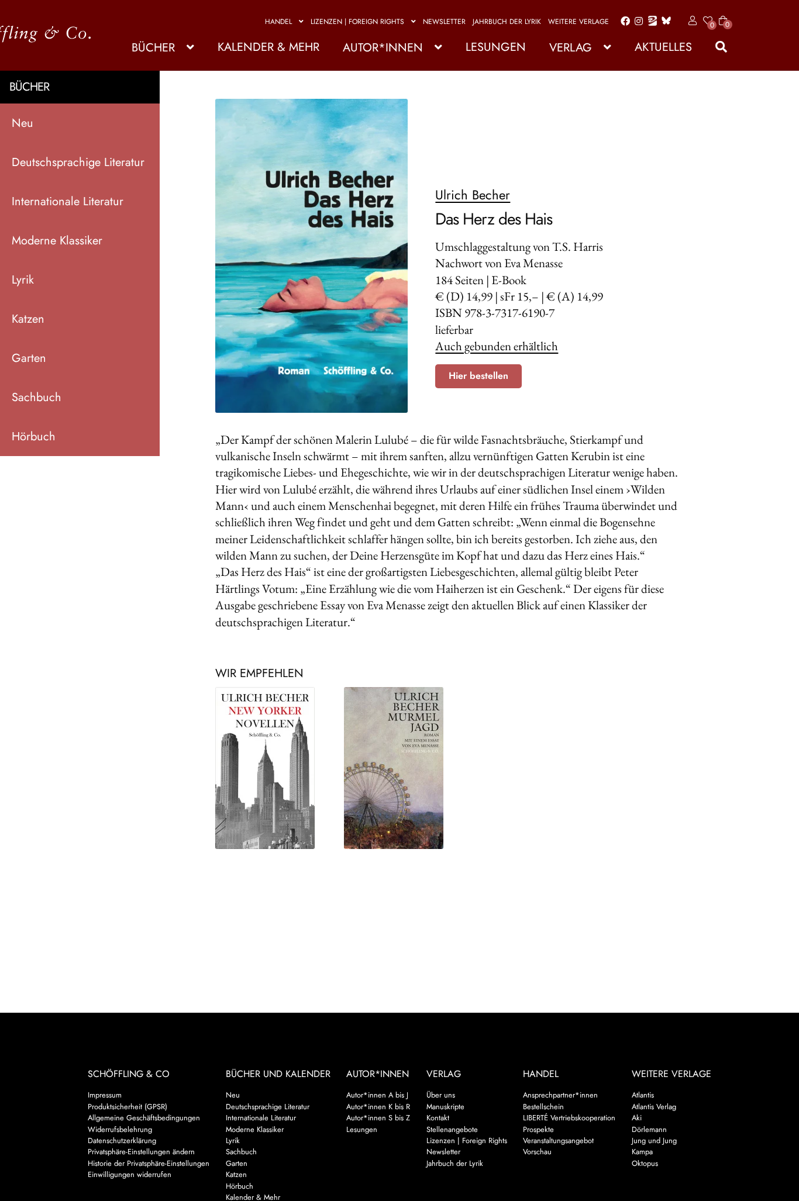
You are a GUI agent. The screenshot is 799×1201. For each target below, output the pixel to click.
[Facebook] (623, 21)
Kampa (642, 1151)
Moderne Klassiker (57, 240)
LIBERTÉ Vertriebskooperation (569, 1117)
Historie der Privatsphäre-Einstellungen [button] (148, 1163)
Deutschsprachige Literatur (78, 162)
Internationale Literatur (67, 201)
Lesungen (496, 47)
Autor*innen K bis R (378, 1106)
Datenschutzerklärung (122, 1140)
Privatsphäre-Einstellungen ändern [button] (141, 1151)
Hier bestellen (478, 375)
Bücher (153, 47)
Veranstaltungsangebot (558, 1140)
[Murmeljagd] (400, 768)
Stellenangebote (452, 1129)
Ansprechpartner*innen (560, 1094)
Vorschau (537, 1151)
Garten (29, 358)
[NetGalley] (650, 21)
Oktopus (645, 1163)
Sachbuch (36, 397)
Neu (22, 123)
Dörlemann (649, 1129)
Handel (278, 21)
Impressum (105, 1094)
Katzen (28, 318)
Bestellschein (543, 1106)
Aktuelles (663, 47)
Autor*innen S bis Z (378, 1117)
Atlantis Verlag (654, 1106)
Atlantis (643, 1094)
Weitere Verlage (578, 21)
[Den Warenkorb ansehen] (723, 13)
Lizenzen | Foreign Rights (357, 21)
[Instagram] (636, 21)
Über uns (440, 1094)
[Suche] (715, 47)
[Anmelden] (690, 21)
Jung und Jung (654, 1140)
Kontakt (437, 1117)
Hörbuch (34, 436)
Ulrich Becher (472, 194)
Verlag (570, 47)
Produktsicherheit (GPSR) (127, 1106)
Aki (637, 1117)
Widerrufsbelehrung (120, 1129)
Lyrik (23, 279)
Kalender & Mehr (268, 47)
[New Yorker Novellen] (271, 768)
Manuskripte (445, 1106)
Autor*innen (383, 47)
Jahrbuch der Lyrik (507, 21)
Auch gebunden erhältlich (496, 346)
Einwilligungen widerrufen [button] (129, 1174)
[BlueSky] (664, 21)
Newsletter (444, 21)
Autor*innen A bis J (377, 1094)
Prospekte (538, 1129)
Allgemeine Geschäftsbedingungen (144, 1117)
